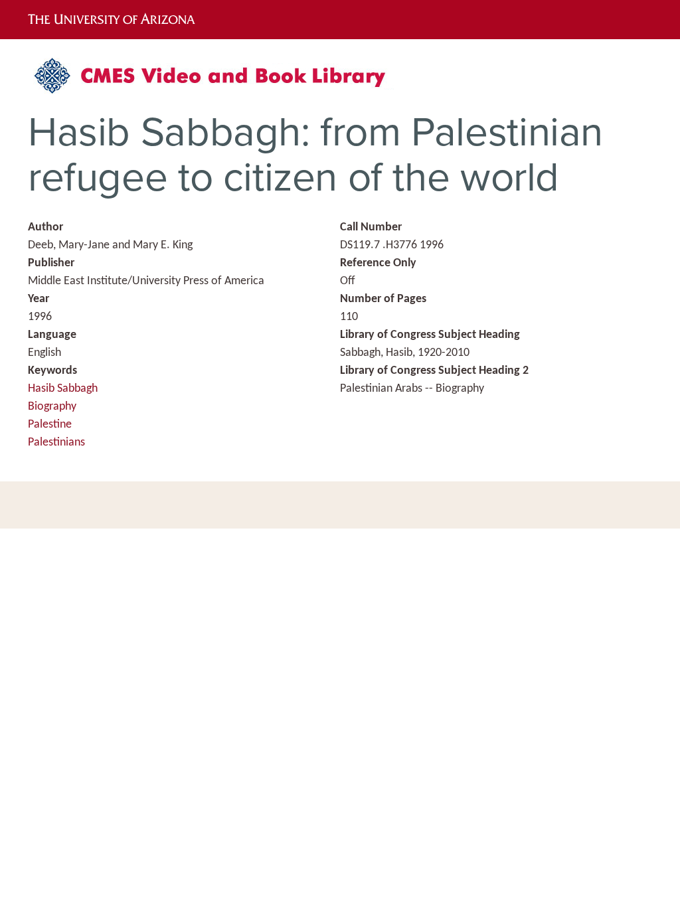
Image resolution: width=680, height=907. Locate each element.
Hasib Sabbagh (63, 388)
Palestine (50, 424)
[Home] (217, 81)
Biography (52, 406)
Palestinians (56, 442)
